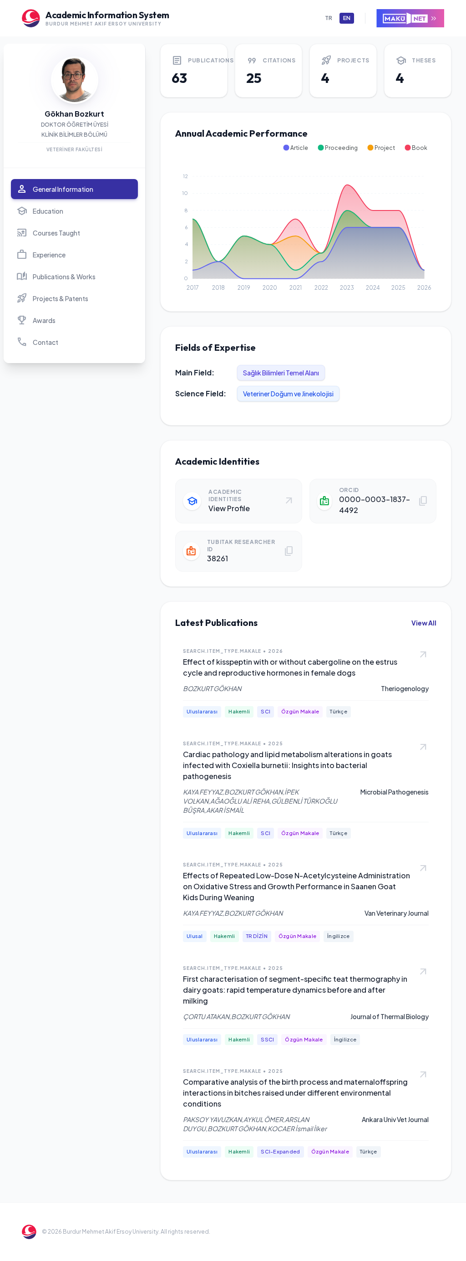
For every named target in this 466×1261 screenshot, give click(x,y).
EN (346, 18)
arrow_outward (423, 655)
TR (328, 18)
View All (423, 623)
